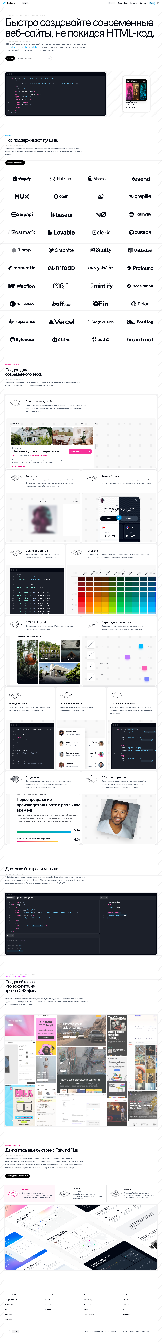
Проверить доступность (80, 451)
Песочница (9, 1304)
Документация (11, 1300)
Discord (126, 1304)
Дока (120, 3)
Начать (10, 58)
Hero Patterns (89, 1314)
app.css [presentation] (18, 898)
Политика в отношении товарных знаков (135, 1331)
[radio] (10, 1331)
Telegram (126, 1314)
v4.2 (24, 3)
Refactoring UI (89, 1300)
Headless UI (88, 1304)
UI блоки (48, 1300)
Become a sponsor (14, 163)
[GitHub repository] (158, 3)
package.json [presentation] (28, 898)
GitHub (125, 1300)
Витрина (133, 3)
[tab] (29, 1193)
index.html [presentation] (10, 898)
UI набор (48, 1309)
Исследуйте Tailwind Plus (17, 1176)
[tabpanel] (81, 1237)
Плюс (152, 3)
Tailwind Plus (50, 1295)
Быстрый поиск (35, 58)
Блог (126, 3)
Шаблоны (48, 1304)
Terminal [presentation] (10, 936)
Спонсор (143, 3)
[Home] (11, 3)
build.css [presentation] (104, 898)
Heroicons (87, 1309)
